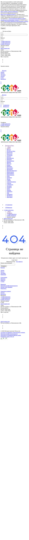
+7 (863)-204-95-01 (5, 41)
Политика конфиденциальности (9, 285)
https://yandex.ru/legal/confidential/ (9, 11)
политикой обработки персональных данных (16, 21)
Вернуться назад (10, 261)
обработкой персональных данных (10, 20)
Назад (9, 147)
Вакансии (3, 284)
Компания (3, 274)
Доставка (3, 273)
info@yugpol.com (5, 48)
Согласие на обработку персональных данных (13, 332)
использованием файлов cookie (17, 18)
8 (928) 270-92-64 (5, 44)
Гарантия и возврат (6, 291)
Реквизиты (3, 288)
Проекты (3, 278)
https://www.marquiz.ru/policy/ (8, 14)
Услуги (2, 271)
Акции (2, 270)
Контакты (3, 294)
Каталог (3, 267)
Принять (3, 28)
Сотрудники (4, 277)
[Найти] (2, 40)
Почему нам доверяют (6, 287)
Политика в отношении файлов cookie (11, 335)
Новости (3, 280)
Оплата (2, 292)
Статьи (2, 281)
